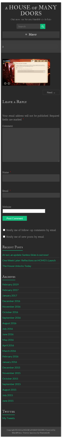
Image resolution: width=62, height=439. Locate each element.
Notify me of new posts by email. (25, 236)
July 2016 (7, 328)
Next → (51, 92)
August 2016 (9, 323)
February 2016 (10, 356)
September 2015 (11, 384)
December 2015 (11, 367)
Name (6, 172)
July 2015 (7, 395)
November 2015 (11, 372)
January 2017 (9, 295)
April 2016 (8, 345)
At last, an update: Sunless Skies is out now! (25, 254)
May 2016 (8, 339)
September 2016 (11, 317)
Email (6, 190)
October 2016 (10, 312)
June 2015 (8, 400)
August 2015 (9, 389)
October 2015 (10, 378)
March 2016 (9, 350)
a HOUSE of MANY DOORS (31, 10)
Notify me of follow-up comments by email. (31, 230)
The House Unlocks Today (16, 265)
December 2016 (11, 300)
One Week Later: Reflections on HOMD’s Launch (29, 260)
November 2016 (11, 306)
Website (6, 206)
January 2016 (9, 361)
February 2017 (10, 289)
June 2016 (8, 334)
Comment (7, 126)
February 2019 (10, 284)
